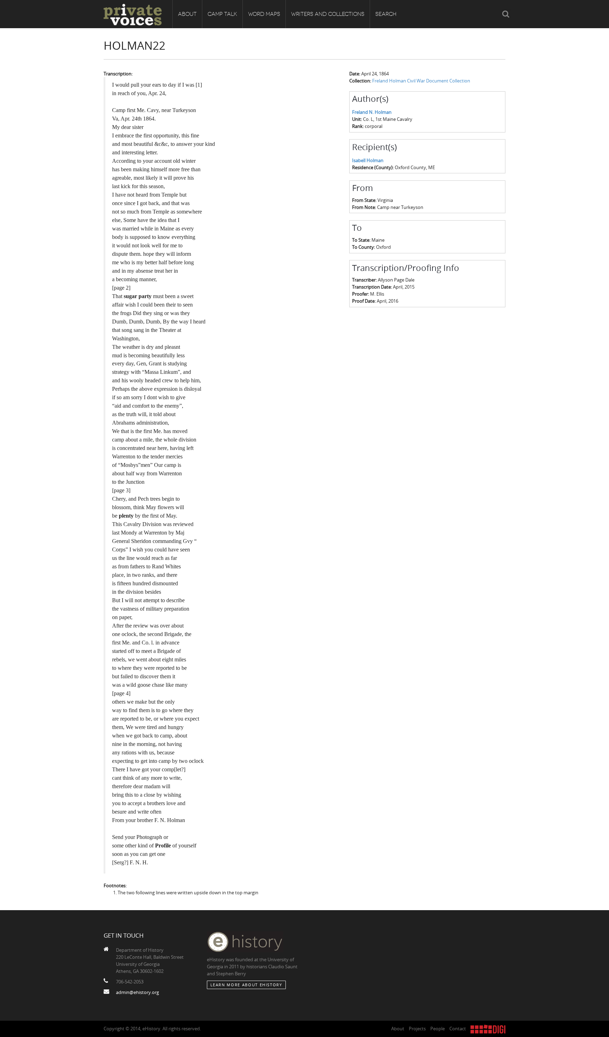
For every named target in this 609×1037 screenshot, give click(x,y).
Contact (457, 1028)
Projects (417, 1028)
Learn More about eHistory (246, 984)
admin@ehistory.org (137, 992)
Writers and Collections (327, 14)
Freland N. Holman (372, 112)
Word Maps (264, 14)
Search (385, 14)
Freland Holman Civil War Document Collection (421, 81)
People (437, 1028)
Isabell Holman (367, 160)
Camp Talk (222, 14)
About (187, 14)
